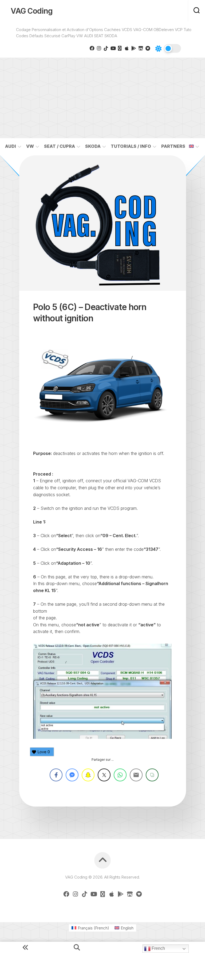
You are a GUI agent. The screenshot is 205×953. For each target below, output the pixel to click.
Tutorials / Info (131, 146)
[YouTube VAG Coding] (113, 48)
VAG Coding (32, 11)
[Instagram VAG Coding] (99, 48)
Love (44, 751)
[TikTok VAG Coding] (106, 48)
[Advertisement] (102, 98)
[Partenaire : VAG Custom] (140, 48)
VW (30, 146)
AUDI (10, 146)
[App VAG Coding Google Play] (133, 48)
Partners (173, 146)
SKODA (93, 146)
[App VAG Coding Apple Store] (126, 48)
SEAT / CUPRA (59, 146)
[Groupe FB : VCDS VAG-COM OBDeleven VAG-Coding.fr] (92, 48)
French (158, 948)
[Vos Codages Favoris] (147, 48)
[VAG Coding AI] (119, 48)
